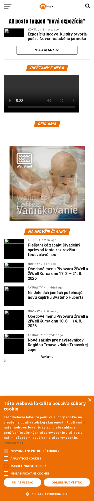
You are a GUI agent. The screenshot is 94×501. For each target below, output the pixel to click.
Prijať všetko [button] (23, 482)
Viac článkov (47, 50)
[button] (47, 493)
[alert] (47, 448)
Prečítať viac (13, 442)
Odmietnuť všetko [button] (67, 482)
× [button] (89, 400)
